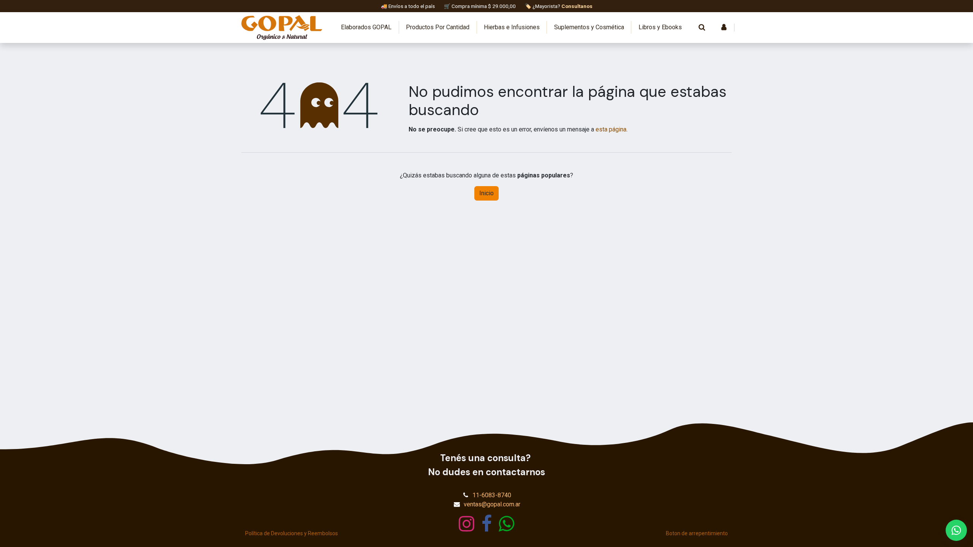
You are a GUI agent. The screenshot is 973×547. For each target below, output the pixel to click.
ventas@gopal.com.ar (492, 504)
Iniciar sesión (724, 27)
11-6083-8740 (491, 495)
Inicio (486, 193)
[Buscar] (702, 27)
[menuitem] (366, 27)
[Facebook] (486, 523)
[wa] (506, 523)
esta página (611, 129)
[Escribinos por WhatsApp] (956, 530)
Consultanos (577, 6)
